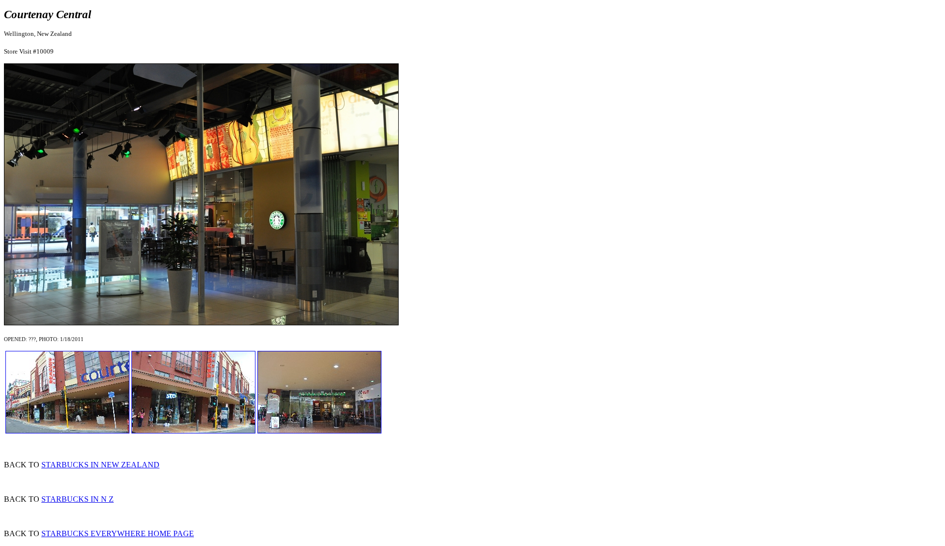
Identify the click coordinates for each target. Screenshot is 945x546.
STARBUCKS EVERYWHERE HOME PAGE (117, 533)
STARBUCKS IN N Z (77, 499)
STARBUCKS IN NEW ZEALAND (100, 464)
